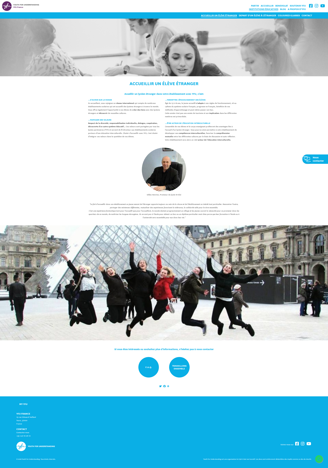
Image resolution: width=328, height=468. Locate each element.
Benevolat (281, 5)
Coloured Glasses (289, 15)
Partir (255, 5)
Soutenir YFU (298, 5)
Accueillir (267, 5)
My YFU (23, 404)
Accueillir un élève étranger (219, 15)
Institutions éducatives (263, 9)
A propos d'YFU (297, 9)
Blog (283, 9)
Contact (307, 15)
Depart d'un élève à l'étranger (257, 15)
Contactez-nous (22, 432)
